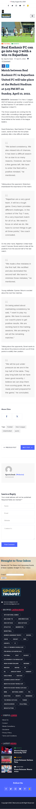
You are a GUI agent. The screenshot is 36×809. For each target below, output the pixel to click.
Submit (4, 578)
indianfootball (7, 431)
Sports (18, 696)
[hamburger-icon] (32, 16)
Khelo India (8, 675)
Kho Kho (19, 675)
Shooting (7, 696)
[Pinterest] (25, 789)
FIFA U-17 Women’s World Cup (13, 647)
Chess (6, 639)
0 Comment (6, 61)
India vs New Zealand (11, 663)
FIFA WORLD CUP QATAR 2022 (13, 651)
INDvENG (7, 667)
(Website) (20, 474)
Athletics (7, 627)
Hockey (26, 655)
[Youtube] (20, 6)
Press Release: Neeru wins (23, 770)
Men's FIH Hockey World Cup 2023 (15, 688)
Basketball (8, 631)
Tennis (24, 700)
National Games (17, 692)
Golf (17, 655)
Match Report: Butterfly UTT (20, 751)
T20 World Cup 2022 (10, 700)
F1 (15, 643)
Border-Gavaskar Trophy (12, 635)
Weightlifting (9, 708)
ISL (5, 671)
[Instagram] (15, 789)
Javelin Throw (16, 671)
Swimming (28, 696)
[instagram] (16, 6)
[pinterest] (24, 6)
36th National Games (11, 615)
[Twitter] (12, 6)
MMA (5, 692)
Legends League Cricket (12, 679)
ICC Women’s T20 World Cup (13, 659)
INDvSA (17, 667)
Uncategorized (9, 704)
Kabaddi (28, 671)
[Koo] (27, 6)
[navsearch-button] (3, 11)
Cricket (15, 639)
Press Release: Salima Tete (23, 761)
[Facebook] (8, 6)
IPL (25, 667)
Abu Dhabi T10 (8, 619)
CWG (24, 639)
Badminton (19, 627)
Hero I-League (20, 427)
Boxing (28, 635)
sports (17, 431)
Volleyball (23, 704)
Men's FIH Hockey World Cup (13, 684)
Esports (7, 643)
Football (9, 427)
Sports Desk (8, 59)
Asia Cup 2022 (8, 623)
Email (3, 574)
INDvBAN (26, 663)
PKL (29, 692)
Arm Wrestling (23, 619)
